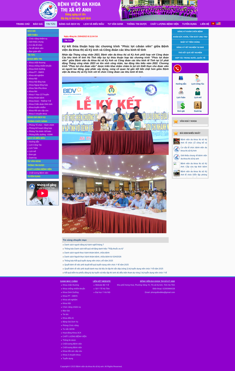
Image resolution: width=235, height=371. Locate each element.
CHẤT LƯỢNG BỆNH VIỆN (74, 336)
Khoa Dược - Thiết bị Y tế (40, 101)
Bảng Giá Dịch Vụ (69, 24)
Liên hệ (204, 24)
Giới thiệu (32, 35)
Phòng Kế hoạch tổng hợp (40, 128)
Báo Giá (38, 24)
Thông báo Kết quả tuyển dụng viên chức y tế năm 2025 (88, 261)
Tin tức (50, 24)
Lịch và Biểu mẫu (93, 24)
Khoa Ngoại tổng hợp (38, 85)
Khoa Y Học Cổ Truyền (39, 95)
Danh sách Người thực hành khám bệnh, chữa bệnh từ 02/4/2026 (92, 257)
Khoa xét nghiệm (36, 75)
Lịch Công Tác (35, 145)
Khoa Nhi (33, 91)
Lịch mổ (32, 151)
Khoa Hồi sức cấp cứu (38, 110)
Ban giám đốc (35, 51)
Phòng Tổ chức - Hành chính (41, 125)
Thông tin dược (137, 24)
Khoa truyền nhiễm (37, 107)
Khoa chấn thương (37, 63)
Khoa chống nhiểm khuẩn (40, 66)
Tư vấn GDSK (115, 24)
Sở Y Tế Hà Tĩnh (102, 289)
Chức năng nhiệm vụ (38, 39)
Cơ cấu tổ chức (35, 45)
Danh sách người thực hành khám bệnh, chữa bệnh (87, 253)
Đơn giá (32, 154)
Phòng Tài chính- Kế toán (40, 131)
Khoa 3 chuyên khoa (38, 114)
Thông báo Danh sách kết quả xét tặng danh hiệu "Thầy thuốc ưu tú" (94, 249)
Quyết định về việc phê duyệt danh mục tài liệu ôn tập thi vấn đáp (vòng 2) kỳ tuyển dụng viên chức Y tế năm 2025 (113, 269)
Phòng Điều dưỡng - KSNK (41, 134)
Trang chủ (23, 24)
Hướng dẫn (34, 142)
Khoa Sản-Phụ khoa (38, 88)
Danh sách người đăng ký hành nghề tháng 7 (84, 245)
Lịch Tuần (33, 148)
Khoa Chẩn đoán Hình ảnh (40, 104)
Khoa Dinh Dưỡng (37, 69)
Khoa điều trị (34, 59)
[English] (218, 24)
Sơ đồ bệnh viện (36, 48)
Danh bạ (33, 158)
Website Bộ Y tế (102, 285)
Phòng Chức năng (37, 121)
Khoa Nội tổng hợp (37, 82)
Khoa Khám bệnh (36, 98)
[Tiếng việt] (213, 24)
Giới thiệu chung (36, 42)
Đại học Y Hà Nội (102, 292)
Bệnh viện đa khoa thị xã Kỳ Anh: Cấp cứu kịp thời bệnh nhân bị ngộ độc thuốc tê (190, 166)
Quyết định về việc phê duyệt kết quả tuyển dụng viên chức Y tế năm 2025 (96, 265)
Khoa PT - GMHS (36, 72)
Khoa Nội (33, 79)
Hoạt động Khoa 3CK (72, 333)
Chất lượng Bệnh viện (164, 24)
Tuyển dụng (189, 24)
